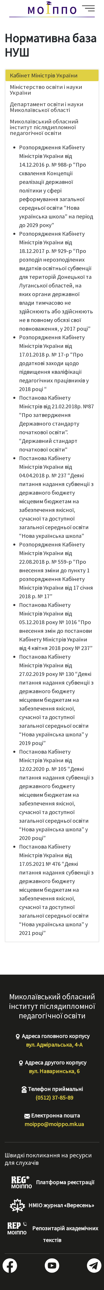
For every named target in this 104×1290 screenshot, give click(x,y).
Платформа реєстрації (64, 1182)
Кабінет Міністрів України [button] (43, 75)
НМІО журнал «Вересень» (60, 1205)
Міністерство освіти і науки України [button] (46, 89)
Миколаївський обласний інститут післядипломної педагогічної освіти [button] (44, 127)
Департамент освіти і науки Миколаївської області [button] (46, 107)
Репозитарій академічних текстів (64, 1233)
